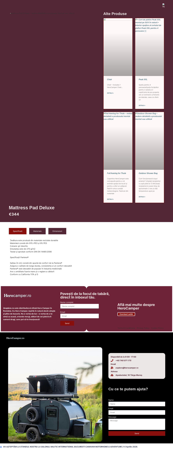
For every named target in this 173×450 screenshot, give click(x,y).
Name (111, 400)
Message (112, 417)
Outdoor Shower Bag (148, 173)
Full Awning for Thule (116, 173)
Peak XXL (143, 79)
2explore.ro (8, 308)
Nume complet (66, 302)
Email (62, 312)
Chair (109, 79)
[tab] (17, 231)
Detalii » (110, 93)
